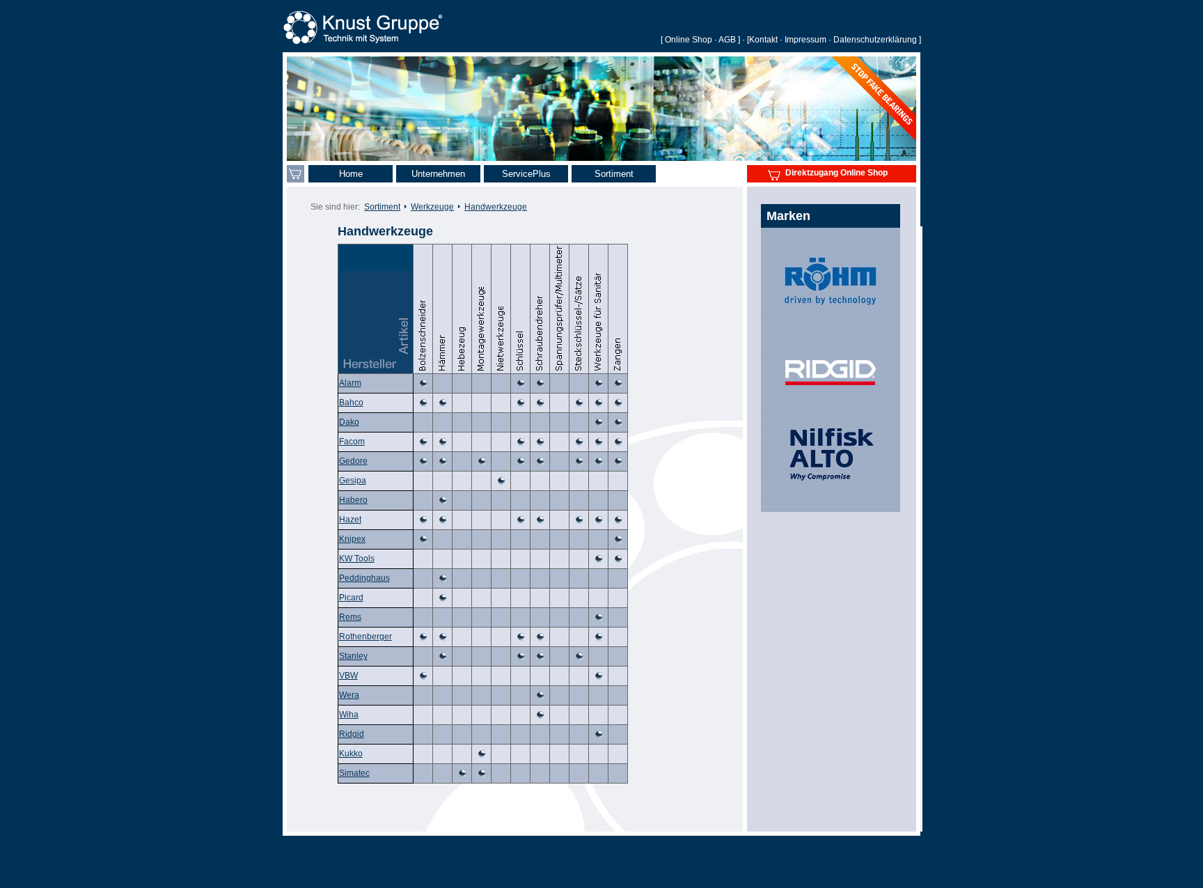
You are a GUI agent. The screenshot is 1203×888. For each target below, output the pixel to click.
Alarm (350, 383)
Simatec (354, 773)
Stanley (353, 656)
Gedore (353, 461)
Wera (349, 695)
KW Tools (357, 558)
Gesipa (352, 480)
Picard (351, 597)
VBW (348, 675)
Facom (352, 441)
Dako (349, 422)
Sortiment (382, 207)
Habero (353, 500)
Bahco (351, 402)
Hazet (350, 519)
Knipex (352, 539)
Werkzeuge (432, 207)
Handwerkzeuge (495, 207)
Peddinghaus (364, 578)
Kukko (351, 753)
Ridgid (351, 734)
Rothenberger (365, 636)
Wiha (349, 714)
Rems (350, 617)
